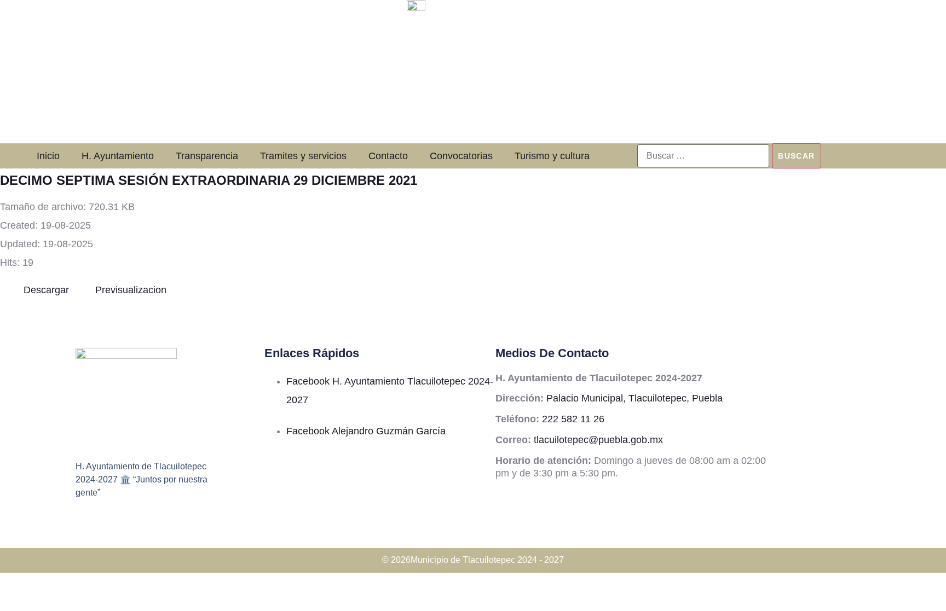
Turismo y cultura (552, 155)
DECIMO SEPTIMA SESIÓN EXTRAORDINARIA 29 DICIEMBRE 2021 (208, 180)
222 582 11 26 (573, 419)
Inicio (48, 155)
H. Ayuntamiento (118, 155)
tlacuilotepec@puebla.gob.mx (598, 439)
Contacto (388, 155)
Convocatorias (461, 155)
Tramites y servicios (303, 155)
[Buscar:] (703, 155)
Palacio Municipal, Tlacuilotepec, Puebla (634, 398)
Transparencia (207, 155)
